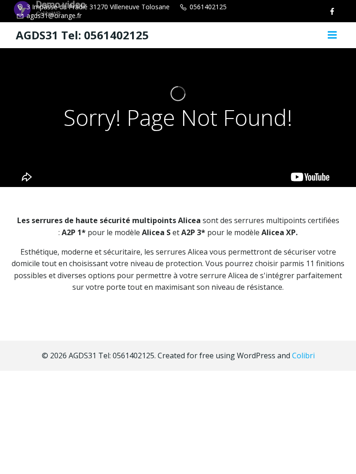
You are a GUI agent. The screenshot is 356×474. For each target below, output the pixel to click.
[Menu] (332, 35)
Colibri (303, 355)
